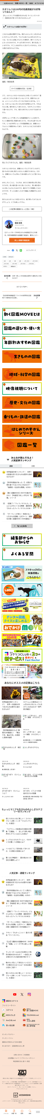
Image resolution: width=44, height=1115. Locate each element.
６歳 (20, 261)
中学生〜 (5, 266)
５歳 (15, 261)
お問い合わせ (18, 1055)
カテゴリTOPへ (22, 287)
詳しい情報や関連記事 (22, 240)
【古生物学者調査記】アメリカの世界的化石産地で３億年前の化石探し (16, 296)
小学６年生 (31, 263)
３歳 (4, 261)
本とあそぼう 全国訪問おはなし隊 (13, 1046)
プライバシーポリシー (28, 1058)
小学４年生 (14, 263)
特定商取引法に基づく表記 (21, 1061)
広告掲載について (13, 1058)
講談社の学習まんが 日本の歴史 (12, 1042)
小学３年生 (6, 263)
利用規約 (27, 1055)
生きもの (11, 257)
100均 (4, 257)
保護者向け (13, 266)
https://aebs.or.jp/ (22, 1088)
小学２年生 (35, 261)
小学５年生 (22, 263)
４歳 (10, 261)
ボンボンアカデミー (8, 1034)
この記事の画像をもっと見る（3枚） (22, 209)
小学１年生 (26, 261)
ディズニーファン (7, 1038)
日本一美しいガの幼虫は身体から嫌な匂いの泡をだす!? (26, 277)
